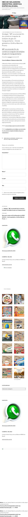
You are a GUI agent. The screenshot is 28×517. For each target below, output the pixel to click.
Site (3, 185)
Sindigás (9, 57)
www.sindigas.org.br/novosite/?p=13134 (14, 125)
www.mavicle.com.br (7, 264)
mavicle (19, 32)
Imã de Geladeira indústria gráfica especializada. (12, 4)
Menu (14, 13)
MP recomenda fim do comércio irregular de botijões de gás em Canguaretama (13, 51)
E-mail (4, 178)
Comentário (5, 152)
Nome (4, 171)
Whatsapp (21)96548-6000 (8, 250)
